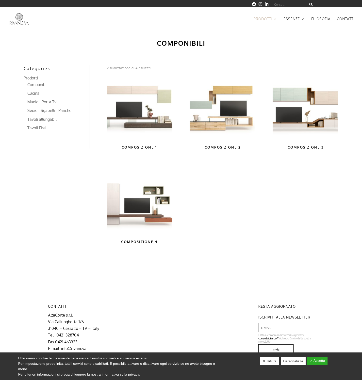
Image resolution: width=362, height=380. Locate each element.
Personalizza (293, 361)
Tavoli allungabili (42, 119)
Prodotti (263, 19)
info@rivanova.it (75, 348)
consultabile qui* (268, 338)
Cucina (33, 93)
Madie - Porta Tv (41, 101)
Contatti (346, 19)
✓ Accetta (317, 361)
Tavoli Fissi (36, 127)
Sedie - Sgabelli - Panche (49, 110)
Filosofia (320, 19)
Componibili (38, 84)
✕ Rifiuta (270, 361)
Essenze (291, 19)
